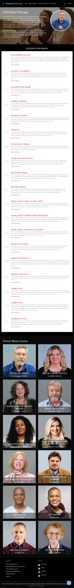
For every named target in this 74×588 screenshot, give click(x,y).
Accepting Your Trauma (21, 87)
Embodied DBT (19, 502)
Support (8, 576)
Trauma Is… (16, 129)
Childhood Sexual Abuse (19, 431)
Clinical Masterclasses (12, 564)
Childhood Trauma (19, 115)
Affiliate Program (10, 574)
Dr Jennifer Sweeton (55, 376)
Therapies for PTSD (19, 318)
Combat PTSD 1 (17, 288)
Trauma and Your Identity (22, 158)
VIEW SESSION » (15, 65)
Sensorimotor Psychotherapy (19, 466)
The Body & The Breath (20, 71)
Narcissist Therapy (19, 537)
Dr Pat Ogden (19, 482)
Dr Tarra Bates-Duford (19, 447)
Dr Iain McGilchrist (54, 411)
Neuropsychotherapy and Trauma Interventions (54, 431)
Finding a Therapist (19, 101)
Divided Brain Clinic (54, 396)
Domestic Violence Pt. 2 (21, 274)
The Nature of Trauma (20, 144)
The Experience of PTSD (20, 55)
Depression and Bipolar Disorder (54, 466)
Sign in (70, 3)
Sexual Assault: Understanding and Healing (29, 215)
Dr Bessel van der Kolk (19, 376)
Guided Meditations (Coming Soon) (15, 566)
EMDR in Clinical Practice (54, 360)
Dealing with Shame (19, 244)
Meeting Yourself (18, 187)
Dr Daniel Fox (19, 553)
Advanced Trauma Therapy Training (19, 396)
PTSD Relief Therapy (19, 360)
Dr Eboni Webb (54, 517)
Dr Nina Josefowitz (54, 553)
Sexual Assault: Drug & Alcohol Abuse (27, 201)
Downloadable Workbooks (13, 571)
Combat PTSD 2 (17, 302)
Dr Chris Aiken (54, 482)
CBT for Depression (54, 537)
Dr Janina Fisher (19, 411)
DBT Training (54, 502)
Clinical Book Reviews (12, 569)
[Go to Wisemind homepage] (11, 3)
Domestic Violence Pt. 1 (20, 258)
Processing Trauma (19, 172)
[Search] (64, 3)
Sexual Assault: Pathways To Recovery (27, 229)
